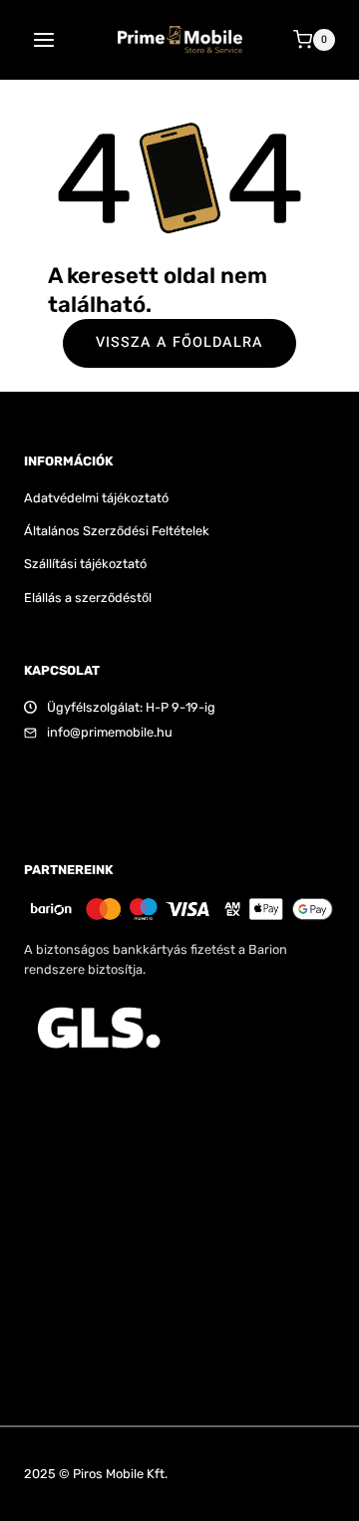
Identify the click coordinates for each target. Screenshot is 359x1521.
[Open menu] (44, 39)
